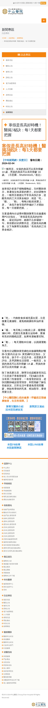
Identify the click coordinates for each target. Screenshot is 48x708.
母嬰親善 (6, 488)
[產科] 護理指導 (9, 521)
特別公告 (9, 106)
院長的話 (6, 474)
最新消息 (9, 60)
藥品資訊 (7, 557)
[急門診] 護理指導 (9, 515)
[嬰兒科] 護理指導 (9, 524)
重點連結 (9, 100)
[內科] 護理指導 (9, 533)
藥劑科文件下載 (9, 576)
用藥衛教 (6, 573)
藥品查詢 (6, 567)
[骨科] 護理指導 (9, 527)
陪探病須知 (7, 665)
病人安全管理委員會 (10, 477)
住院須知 (6, 662)
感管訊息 (9, 95)
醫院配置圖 (7, 677)
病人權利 (6, 668)
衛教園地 (7, 505)
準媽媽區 (7, 483)
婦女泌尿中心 (8, 587)
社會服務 (6, 648)
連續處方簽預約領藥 (10, 564)
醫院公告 (9, 66)
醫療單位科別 (8, 636)
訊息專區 (12, 38)
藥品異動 (6, 570)
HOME (4, 38)
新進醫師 (6, 639)
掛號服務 (6, 656)
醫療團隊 (7, 632)
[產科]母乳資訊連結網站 (12, 548)
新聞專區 (20, 38)
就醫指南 (7, 652)
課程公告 (9, 77)
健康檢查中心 (8, 584)
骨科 (5, 590)
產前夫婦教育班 (9, 499)
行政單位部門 (8, 645)
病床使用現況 (8, 671)
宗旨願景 (6, 471)
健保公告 (9, 71)
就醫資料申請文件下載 (11, 680)
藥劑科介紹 (7, 561)
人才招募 (9, 89)
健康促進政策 (8, 480)
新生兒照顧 (7, 494)
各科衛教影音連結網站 (11, 545)
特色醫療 (7, 579)
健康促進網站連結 (9, 542)
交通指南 (6, 674)
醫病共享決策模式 (9, 512)
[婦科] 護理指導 (9, 518)
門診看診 (6, 659)
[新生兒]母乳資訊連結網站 (12, 551)
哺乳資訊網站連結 (9, 497)
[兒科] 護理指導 (9, 536)
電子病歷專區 (10, 83)
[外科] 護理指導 (9, 530)
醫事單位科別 (8, 642)
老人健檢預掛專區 (9, 683)
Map (43, 3)
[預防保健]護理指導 (10, 539)
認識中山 (7, 463)
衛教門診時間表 (9, 509)
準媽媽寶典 (7, 491)
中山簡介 (6, 468)
